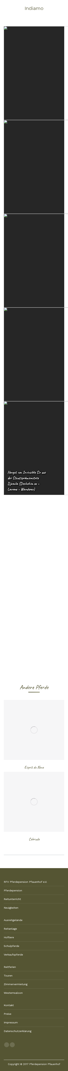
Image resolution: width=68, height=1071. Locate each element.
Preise (7, 1013)
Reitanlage (10, 928)
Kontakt (9, 1005)
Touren (8, 975)
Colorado (34, 839)
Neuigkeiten (11, 907)
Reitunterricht (12, 899)
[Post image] (34, 730)
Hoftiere (9, 937)
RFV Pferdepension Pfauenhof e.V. (25, 881)
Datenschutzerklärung (17, 1031)
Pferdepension (13, 890)
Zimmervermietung (15, 984)
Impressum (11, 1022)
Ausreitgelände (13, 920)
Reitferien (10, 966)
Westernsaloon (13, 992)
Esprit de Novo (34, 767)
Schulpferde (11, 945)
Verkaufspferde (13, 954)
